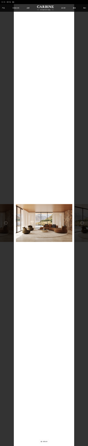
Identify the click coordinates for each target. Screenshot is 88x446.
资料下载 (9, 2)
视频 (13, 2)
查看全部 (45, 441)
